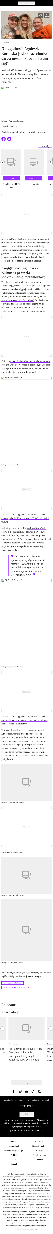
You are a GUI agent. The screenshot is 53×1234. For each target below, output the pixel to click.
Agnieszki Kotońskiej (36, 528)
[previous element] (2, 170)
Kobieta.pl (39, 1141)
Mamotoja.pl (14, 1146)
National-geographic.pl (13, 1150)
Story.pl (14, 1164)
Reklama (18, 1100)
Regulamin (8, 1100)
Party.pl (39, 1150)
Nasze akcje (13, 1044)
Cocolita (39, 1159)
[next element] (50, 170)
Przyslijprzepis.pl (39, 1155)
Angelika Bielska (9, 126)
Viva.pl (13, 1159)
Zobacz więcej (45, 146)
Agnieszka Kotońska (12, 983)
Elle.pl (13, 1141)
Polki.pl (14, 1155)
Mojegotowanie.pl (39, 1146)
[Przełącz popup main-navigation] (3, 3)
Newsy (6, 42)
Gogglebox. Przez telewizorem (16, 987)
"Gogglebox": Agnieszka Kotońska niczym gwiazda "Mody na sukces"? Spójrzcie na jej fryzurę (25, 518)
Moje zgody (26, 1105)
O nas (27, 1100)
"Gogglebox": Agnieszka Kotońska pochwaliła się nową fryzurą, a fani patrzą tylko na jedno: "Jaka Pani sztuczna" (24, 720)
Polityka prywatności (40, 1100)
